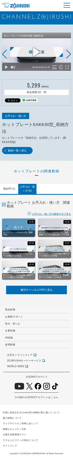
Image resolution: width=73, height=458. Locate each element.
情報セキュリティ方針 (14, 429)
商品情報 (10, 309)
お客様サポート (14, 316)
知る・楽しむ (12, 323)
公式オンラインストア (20, 355)
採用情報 (10, 344)
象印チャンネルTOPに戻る (37, 289)
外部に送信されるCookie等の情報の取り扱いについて (31, 412)
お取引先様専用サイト (14, 434)
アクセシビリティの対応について (20, 440)
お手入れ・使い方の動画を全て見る (51, 214)
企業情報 (10, 330)
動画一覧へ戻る (17, 150)
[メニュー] (66, 5)
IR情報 (9, 337)
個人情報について (12, 418)
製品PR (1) (9, 188)
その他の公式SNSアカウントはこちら (36, 397)
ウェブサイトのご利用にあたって (20, 423)
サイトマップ (10, 445)
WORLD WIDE (15, 366)
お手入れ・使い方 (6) (27, 188)
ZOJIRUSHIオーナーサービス (24, 360)
